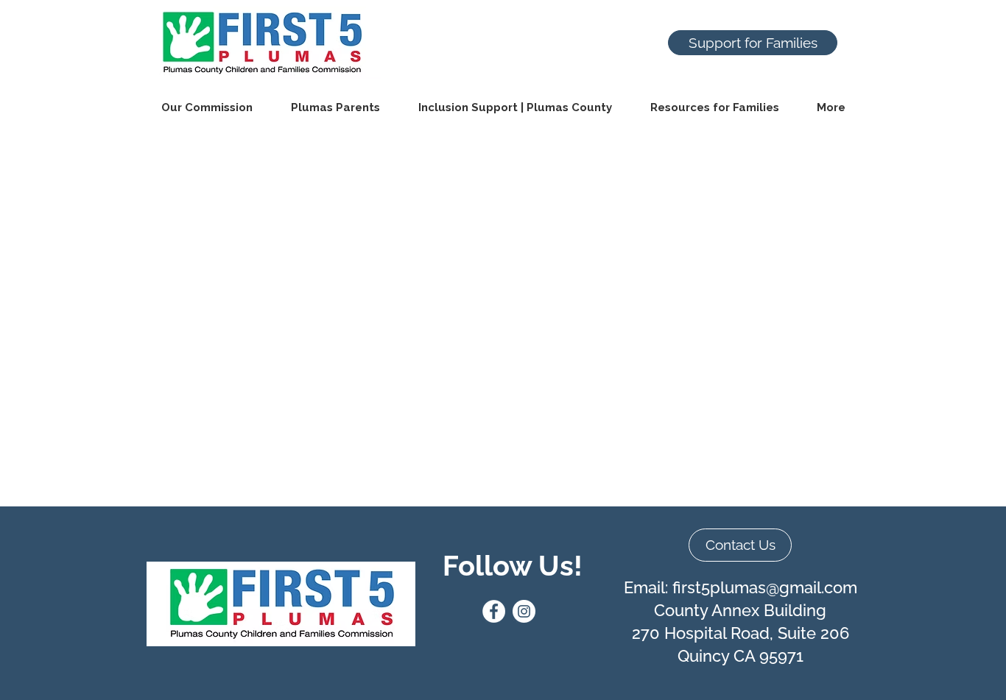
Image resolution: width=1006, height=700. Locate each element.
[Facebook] (493, 611)
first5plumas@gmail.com (764, 587)
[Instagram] (524, 611)
